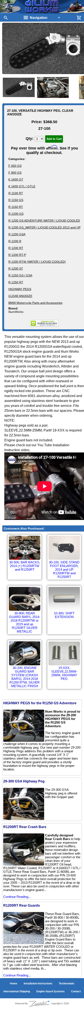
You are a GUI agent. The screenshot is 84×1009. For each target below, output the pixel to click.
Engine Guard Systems (50, 991)
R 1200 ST (15, 268)
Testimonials (66, 983)
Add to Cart (54, 138)
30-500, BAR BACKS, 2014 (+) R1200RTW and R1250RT (24, 565)
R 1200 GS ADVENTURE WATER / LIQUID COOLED (44, 220)
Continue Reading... (17, 897)
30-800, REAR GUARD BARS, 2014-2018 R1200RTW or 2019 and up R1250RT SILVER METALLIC (24, 622)
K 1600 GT (15, 179)
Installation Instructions (38, 983)
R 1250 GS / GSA (20, 275)
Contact (76, 991)
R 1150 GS (15, 200)
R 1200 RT (15, 248)
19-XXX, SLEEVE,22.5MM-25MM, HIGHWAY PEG (64, 673)
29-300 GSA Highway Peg (24, 781)
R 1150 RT (15, 207)
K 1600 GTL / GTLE (21, 186)
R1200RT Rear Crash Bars (24, 827)
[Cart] (79, 17)
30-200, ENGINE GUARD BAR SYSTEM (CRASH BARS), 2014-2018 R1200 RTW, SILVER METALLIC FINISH (24, 677)
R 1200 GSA (16, 234)
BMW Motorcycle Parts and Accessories (35, 302)
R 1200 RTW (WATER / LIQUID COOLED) (37, 261)
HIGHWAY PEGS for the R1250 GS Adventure (39, 703)
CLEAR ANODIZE (20, 296)
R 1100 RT (15, 193)
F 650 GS (15, 165)
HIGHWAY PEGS (19, 289)
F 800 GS (15, 172)
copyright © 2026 (42, 1003)
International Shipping (16, 991)
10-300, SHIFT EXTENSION (64, 615)
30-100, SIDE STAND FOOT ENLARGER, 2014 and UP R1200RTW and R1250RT (64, 569)
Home (13, 983)
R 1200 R (14, 241)
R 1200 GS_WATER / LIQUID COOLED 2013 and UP (44, 227)
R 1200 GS (15, 213)
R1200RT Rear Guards (21, 905)
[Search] (4, 17)
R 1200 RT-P (17, 255)
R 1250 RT (15, 282)
